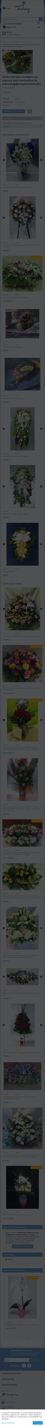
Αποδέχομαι (37, 1423)
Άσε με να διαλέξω (8, 1423)
